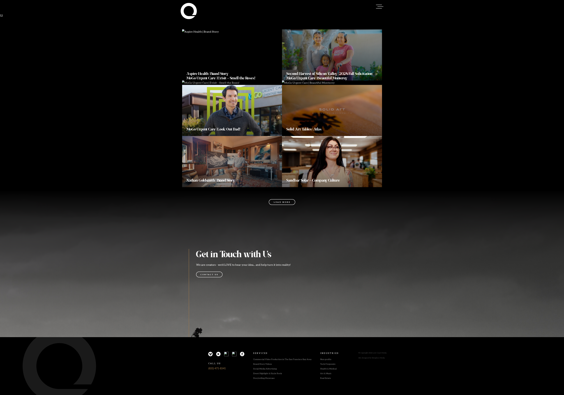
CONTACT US (209, 274)
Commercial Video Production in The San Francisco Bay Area (282, 359)
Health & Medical (328, 368)
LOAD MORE (282, 202)
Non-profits (325, 359)
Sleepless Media (378, 358)
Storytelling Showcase (264, 378)
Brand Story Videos (262, 364)
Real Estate (325, 378)
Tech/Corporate (327, 364)
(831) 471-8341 (217, 368)
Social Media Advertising (265, 368)
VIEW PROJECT (199, 72)
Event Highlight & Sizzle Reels (267, 373)
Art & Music (325, 373)
